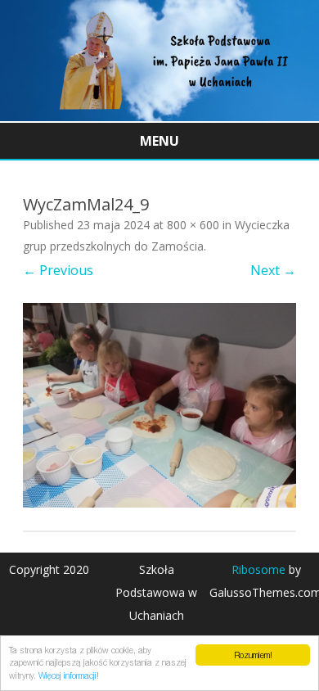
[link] (159, 116)
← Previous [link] (58, 270)
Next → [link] (273, 270)
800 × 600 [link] (193, 225)
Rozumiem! (253, 655)
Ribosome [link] (258, 569)
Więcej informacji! (68, 675)
